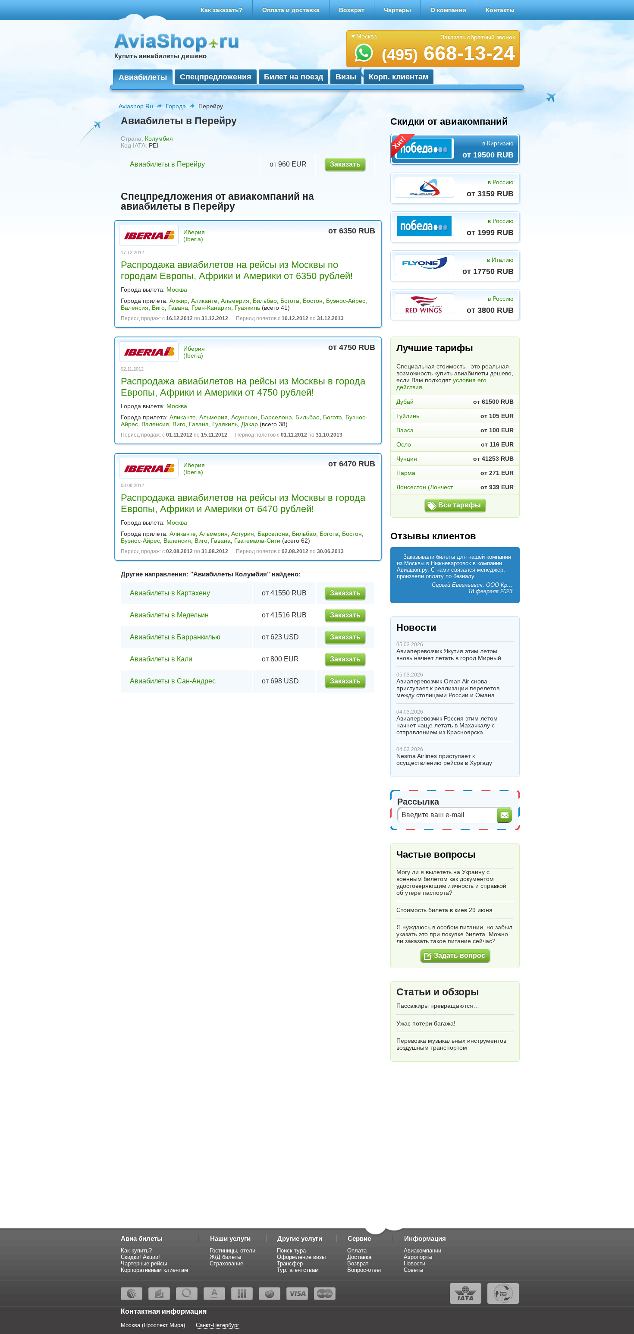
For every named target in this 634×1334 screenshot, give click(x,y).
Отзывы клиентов (433, 536)
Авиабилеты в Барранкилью (175, 637)
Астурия (242, 533)
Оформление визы (301, 1257)
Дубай (405, 401)
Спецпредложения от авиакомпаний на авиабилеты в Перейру (217, 201)
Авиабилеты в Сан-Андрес (173, 681)
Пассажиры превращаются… (437, 1005)
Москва (176, 289)
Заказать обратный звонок (478, 37)
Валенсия (134, 307)
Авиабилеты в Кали (161, 659)
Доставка (359, 1257)
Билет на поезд (293, 76)
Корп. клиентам (398, 76)
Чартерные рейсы (144, 1263)
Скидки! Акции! (140, 1257)
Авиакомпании (422, 1250)
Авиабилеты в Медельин (169, 615)
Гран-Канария (211, 307)
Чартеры (397, 9)
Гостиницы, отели (232, 1250)
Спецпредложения (215, 76)
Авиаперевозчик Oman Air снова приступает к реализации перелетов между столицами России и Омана (447, 688)
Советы (413, 1270)
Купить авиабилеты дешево (160, 56)
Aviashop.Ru (136, 106)
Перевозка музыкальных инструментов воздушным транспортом (451, 1044)
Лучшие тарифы (434, 348)
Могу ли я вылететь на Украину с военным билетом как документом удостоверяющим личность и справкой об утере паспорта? (451, 882)
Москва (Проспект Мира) (153, 1325)
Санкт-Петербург (217, 1325)
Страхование (226, 1263)
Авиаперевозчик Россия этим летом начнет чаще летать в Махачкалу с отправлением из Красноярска (447, 725)
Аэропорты (418, 1257)
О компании (448, 9)
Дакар (249, 424)
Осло (403, 444)
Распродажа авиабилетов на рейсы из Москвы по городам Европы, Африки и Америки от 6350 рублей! (237, 270)
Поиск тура (291, 1250)
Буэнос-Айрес (345, 300)
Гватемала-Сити (257, 540)
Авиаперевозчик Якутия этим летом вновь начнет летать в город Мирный (448, 654)
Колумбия (159, 138)
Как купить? (136, 1250)
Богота (289, 300)
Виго (158, 307)
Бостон (313, 300)
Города (176, 106)
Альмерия (235, 300)
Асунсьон (244, 417)
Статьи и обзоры (437, 991)
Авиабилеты (143, 77)
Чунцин (406, 458)
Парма (405, 472)
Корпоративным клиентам (154, 1270)
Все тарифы (459, 505)
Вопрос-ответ (364, 1270)
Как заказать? (222, 9)
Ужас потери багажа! (425, 1023)
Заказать (345, 164)
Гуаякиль (247, 307)
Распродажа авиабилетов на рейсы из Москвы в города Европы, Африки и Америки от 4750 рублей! (243, 387)
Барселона (276, 417)
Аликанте (204, 300)
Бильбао (265, 300)
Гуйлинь (407, 415)
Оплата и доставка (291, 9)
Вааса (405, 430)
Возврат (351, 9)
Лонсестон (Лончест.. (425, 487)
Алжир (178, 300)
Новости (416, 627)
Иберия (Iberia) (194, 235)
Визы (346, 76)
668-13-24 (448, 53)
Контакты (500, 9)
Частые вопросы (436, 854)
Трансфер (290, 1263)
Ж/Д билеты (225, 1257)
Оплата (357, 1250)
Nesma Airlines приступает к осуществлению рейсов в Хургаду (444, 759)
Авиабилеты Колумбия (230, 574)
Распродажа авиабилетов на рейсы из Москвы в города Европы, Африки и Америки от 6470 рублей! (243, 503)
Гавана (178, 307)
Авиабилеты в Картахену (170, 593)
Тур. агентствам (298, 1270)
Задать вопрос (459, 955)
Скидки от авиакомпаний (449, 121)
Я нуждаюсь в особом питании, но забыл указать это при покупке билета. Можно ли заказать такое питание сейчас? (454, 934)
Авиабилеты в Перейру (167, 164)
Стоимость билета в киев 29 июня (444, 909)
